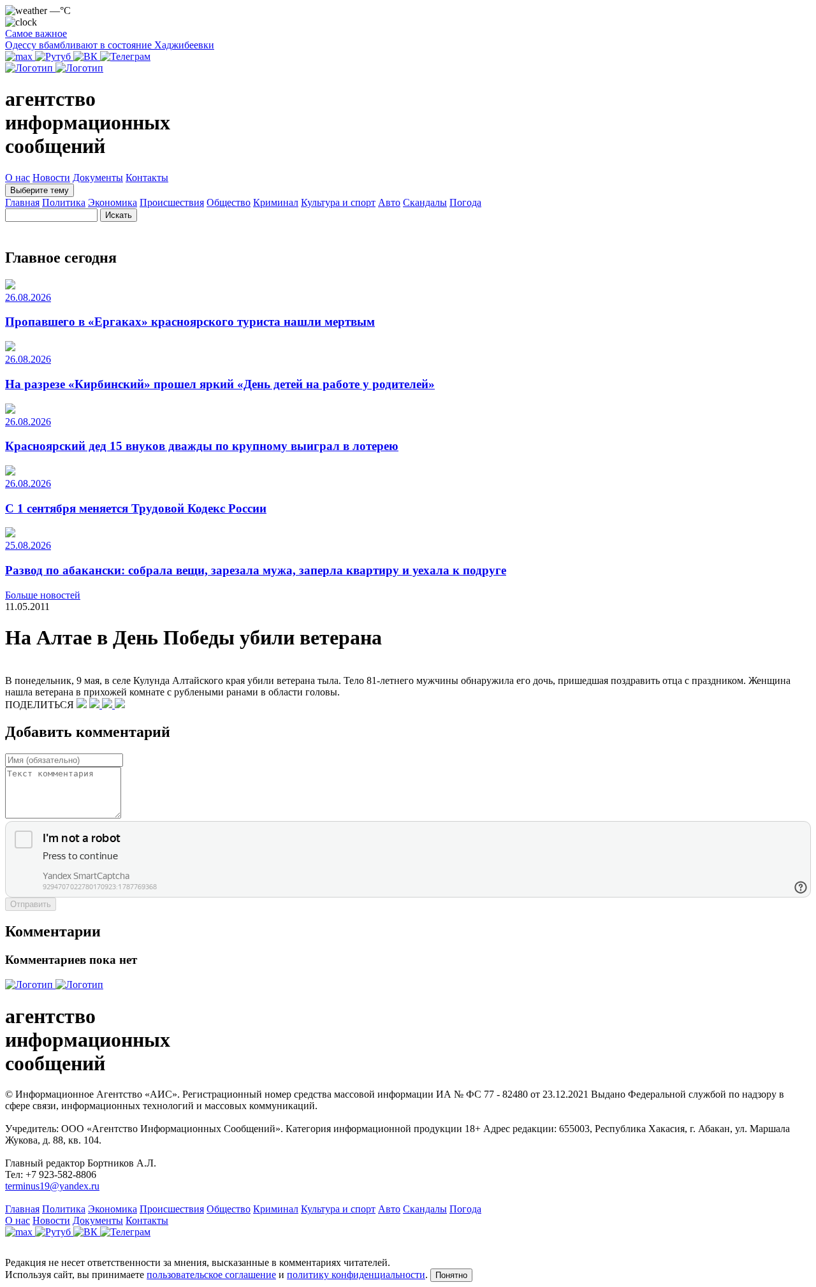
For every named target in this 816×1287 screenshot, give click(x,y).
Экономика (112, 202)
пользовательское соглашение (211, 1274)
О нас (17, 177)
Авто (389, 202)
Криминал (275, 202)
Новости (51, 177)
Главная (22, 202)
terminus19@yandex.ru (52, 1186)
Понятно (451, 1275)
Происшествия (172, 202)
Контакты (147, 177)
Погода (465, 202)
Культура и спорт (338, 202)
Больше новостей (42, 595)
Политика (63, 202)
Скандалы (425, 202)
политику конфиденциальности (356, 1274)
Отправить (30, 904)
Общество (229, 202)
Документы (98, 177)
